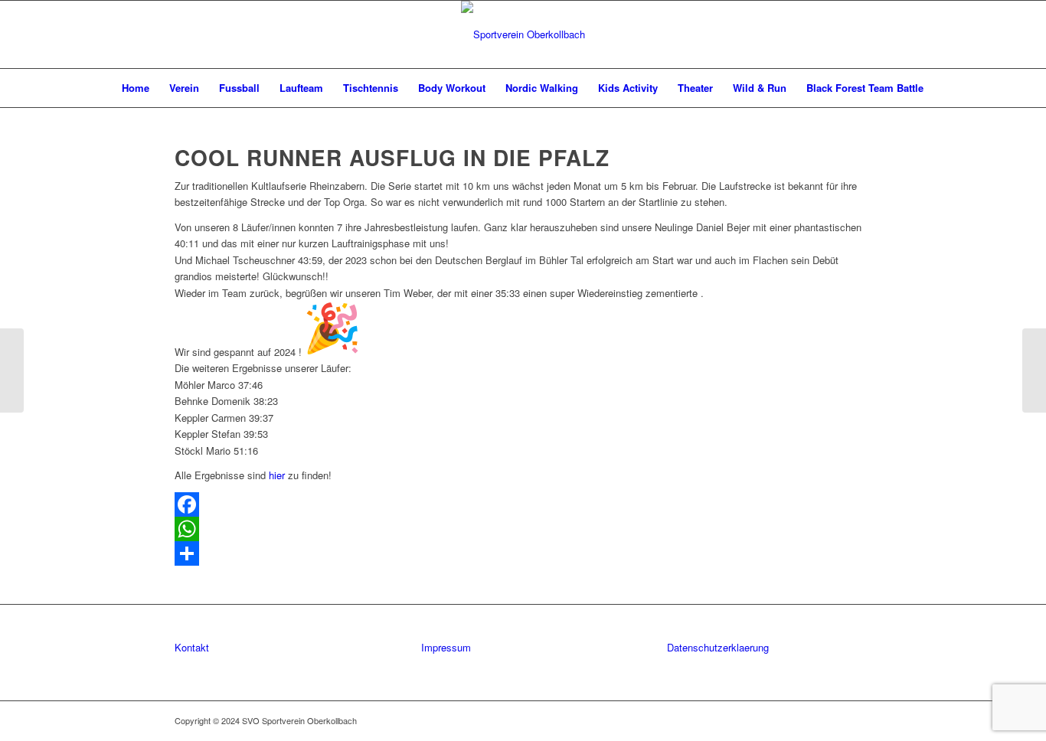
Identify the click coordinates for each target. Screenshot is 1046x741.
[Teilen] (523, 553)
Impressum (446, 647)
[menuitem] (135, 88)
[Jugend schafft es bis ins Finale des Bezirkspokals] (1034, 370)
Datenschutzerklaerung (718, 647)
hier (277, 475)
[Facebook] (523, 504)
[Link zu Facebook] (836, 720)
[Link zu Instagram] (859, 720)
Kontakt (192, 647)
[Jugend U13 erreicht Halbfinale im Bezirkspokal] (12, 370)
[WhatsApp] (523, 529)
